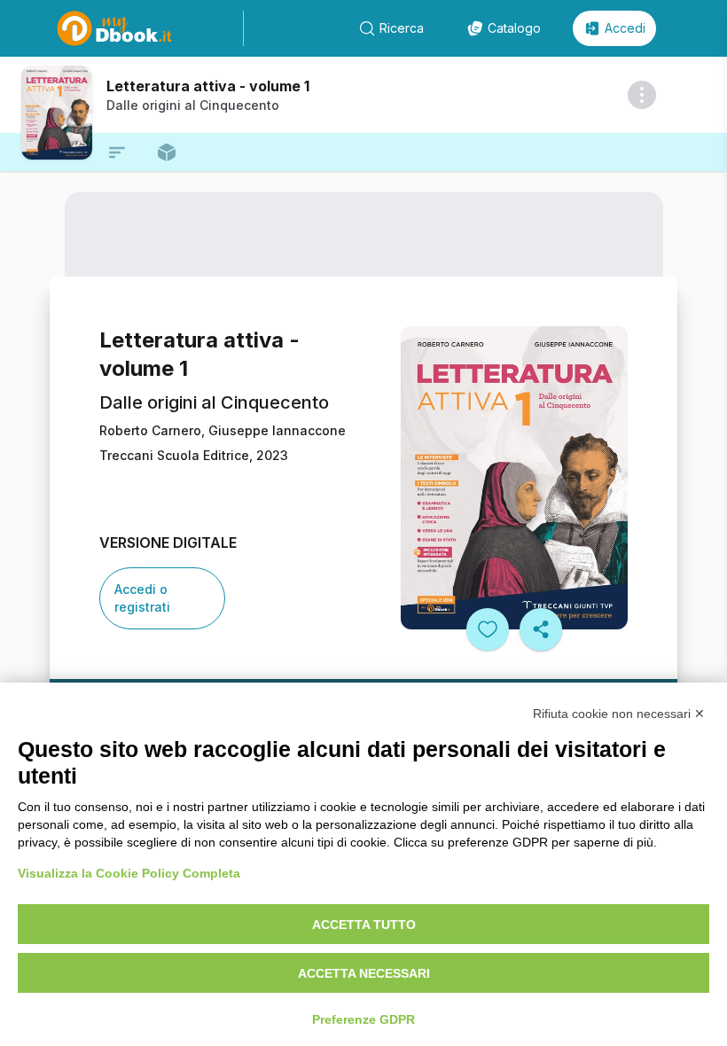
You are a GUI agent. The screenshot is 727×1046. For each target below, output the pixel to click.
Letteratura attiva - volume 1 (207, 86)
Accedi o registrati (142, 598)
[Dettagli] (642, 95)
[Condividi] (541, 629)
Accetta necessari (364, 973)
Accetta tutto (364, 924)
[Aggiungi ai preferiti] (487, 629)
